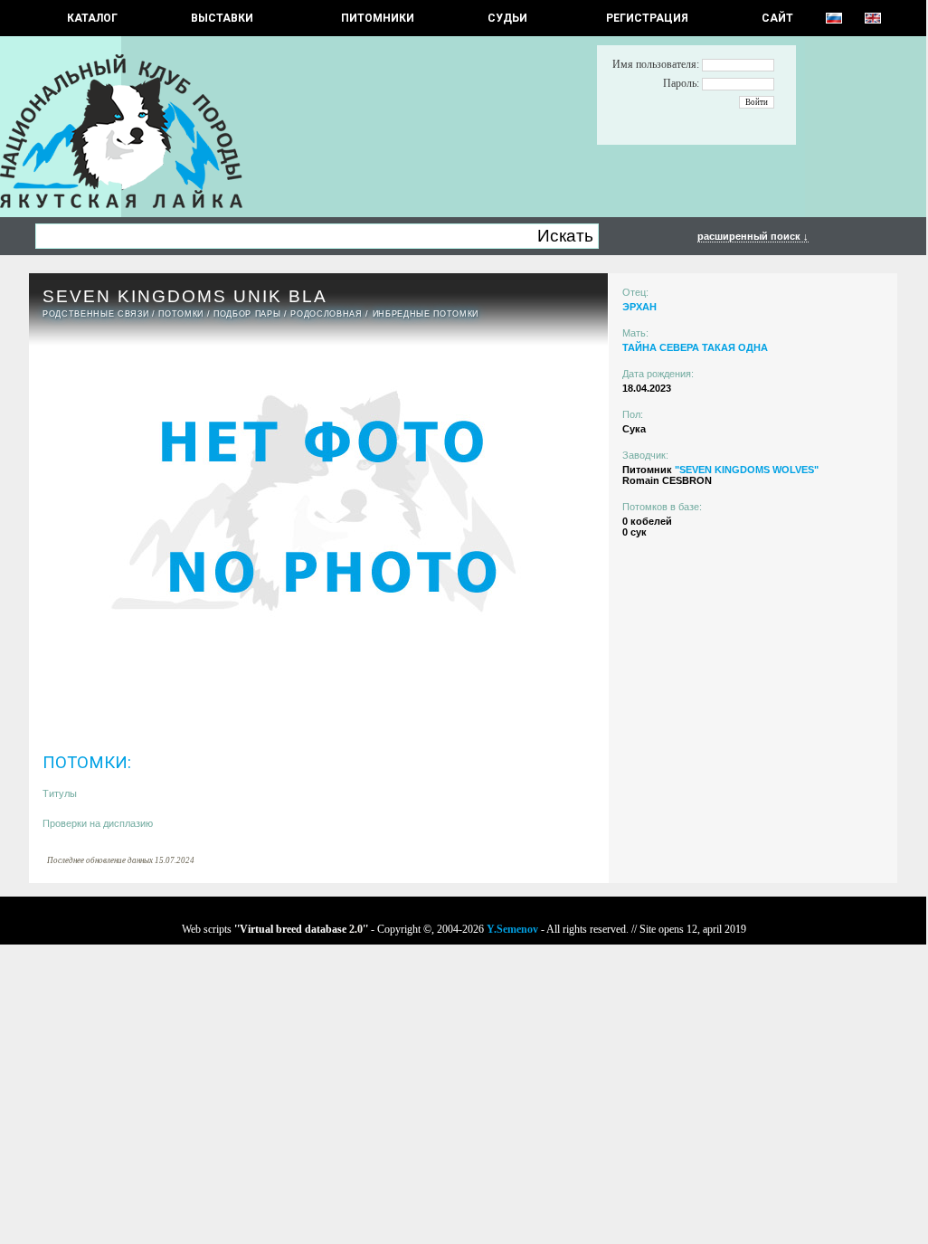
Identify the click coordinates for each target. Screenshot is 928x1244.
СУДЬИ (507, 18)
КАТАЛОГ (92, 18)
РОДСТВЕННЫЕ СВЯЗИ (95, 313)
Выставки (222, 18)
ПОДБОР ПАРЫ (246, 313)
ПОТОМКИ (181, 313)
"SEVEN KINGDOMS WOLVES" (747, 469)
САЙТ (777, 18)
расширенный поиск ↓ (753, 236)
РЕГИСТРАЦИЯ (647, 18)
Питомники (377, 18)
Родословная (326, 313)
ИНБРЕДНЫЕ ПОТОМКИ (425, 313)
